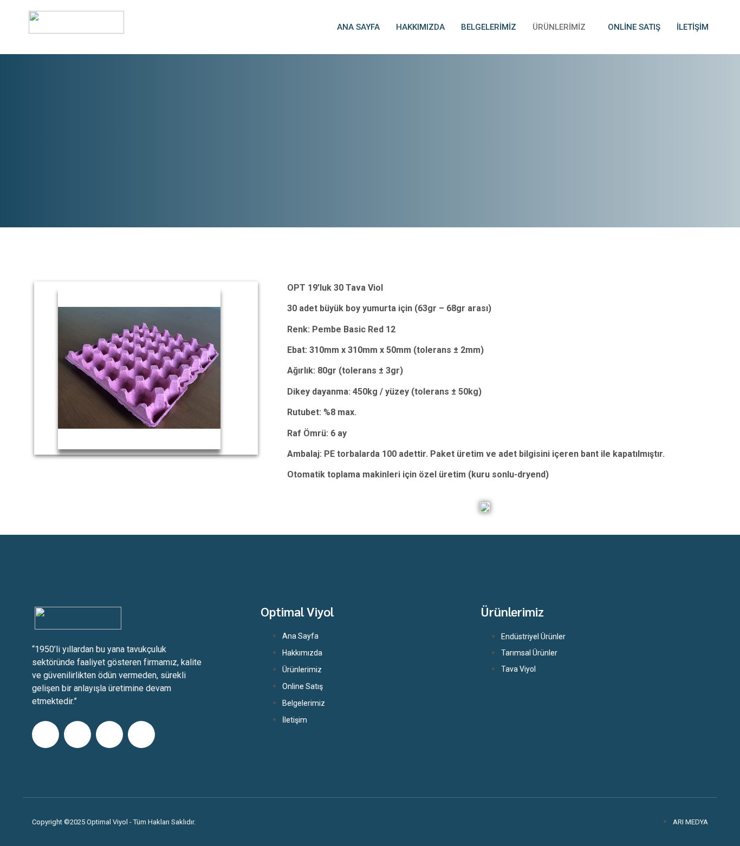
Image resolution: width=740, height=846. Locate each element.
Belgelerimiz (488, 27)
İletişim (693, 27)
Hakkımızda (420, 27)
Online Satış (634, 27)
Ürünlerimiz (559, 27)
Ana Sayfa (358, 27)
